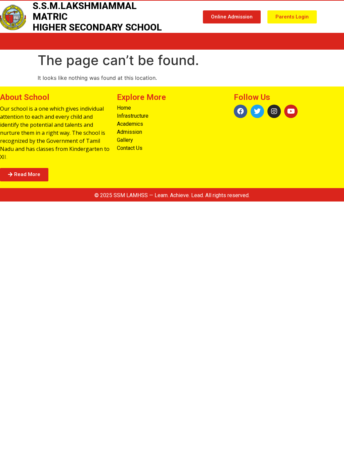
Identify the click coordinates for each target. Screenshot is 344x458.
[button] (232, 16)
